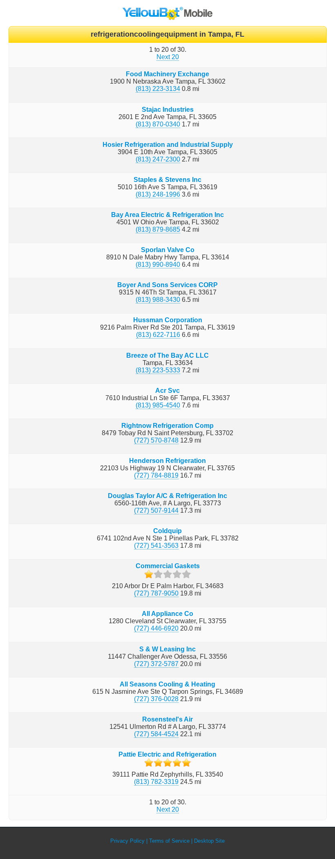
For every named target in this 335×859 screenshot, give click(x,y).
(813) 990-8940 (158, 264)
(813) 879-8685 (158, 229)
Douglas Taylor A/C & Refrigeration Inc (167, 495)
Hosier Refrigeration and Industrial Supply (168, 144)
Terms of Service (169, 841)
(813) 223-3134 (158, 88)
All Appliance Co (167, 613)
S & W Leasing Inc (167, 649)
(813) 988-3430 (158, 299)
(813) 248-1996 (158, 194)
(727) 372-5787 (156, 663)
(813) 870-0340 (158, 124)
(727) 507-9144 (156, 510)
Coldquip (167, 530)
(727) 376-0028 (156, 698)
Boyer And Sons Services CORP (167, 284)
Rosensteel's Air (167, 719)
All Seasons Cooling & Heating (167, 684)
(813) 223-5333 (158, 370)
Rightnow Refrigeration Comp (167, 425)
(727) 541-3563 (156, 545)
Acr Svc (167, 390)
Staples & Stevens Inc (167, 179)
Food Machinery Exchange (167, 74)
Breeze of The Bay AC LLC (167, 355)
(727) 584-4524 (156, 734)
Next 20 (167, 56)
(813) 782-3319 (156, 781)
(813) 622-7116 (158, 334)
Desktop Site (209, 841)
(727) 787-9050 (156, 593)
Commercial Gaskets (168, 565)
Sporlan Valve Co (167, 249)
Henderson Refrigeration (167, 460)
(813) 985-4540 (158, 405)
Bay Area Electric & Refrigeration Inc (167, 214)
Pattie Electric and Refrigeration (167, 754)
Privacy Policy (127, 841)
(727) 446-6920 (156, 628)
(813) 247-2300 (158, 159)
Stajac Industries (168, 109)
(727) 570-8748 (156, 440)
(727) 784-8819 (156, 475)
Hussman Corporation (167, 320)
